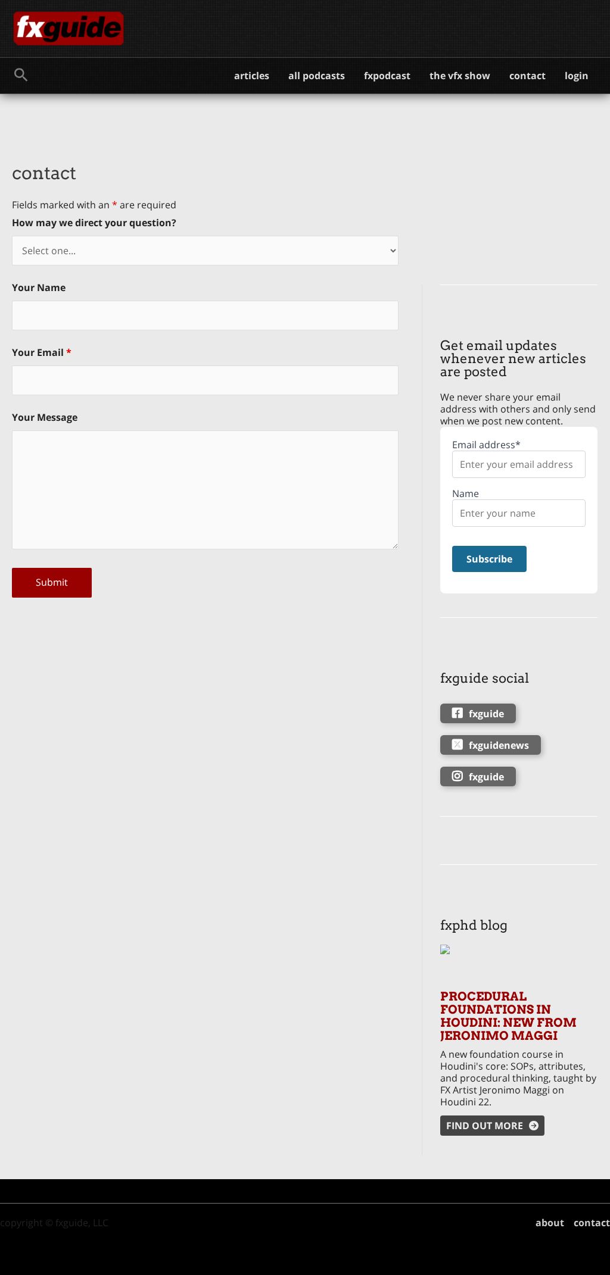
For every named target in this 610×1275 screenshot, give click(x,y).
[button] (21, 75)
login (577, 75)
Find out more (484, 1125)
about (550, 1222)
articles (251, 75)
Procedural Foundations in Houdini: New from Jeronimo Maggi (508, 1016)
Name (465, 494)
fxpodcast (387, 75)
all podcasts (316, 75)
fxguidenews (499, 745)
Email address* (486, 445)
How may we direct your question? (94, 222)
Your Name (39, 287)
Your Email (41, 352)
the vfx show (460, 75)
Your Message (44, 417)
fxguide (486, 713)
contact (527, 75)
